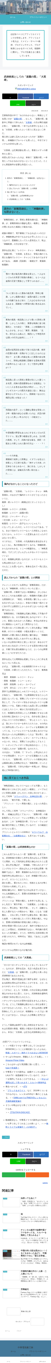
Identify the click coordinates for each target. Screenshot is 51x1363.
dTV (25, 1087)
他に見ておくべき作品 (15, 192)
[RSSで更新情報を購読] (37, 1174)
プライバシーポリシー (37, 1351)
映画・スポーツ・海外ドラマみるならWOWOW (27, 1053)
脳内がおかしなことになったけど (22, 185)
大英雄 (29, 122)
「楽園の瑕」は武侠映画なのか (21, 196)
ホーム (13, 1351)
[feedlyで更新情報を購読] (13, 1174)
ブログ (6, 1137)
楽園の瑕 (18, 119)
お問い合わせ (25, 1355)
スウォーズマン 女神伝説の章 (28, 796)
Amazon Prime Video (15, 1060)
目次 (22, 173)
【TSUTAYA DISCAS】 (20, 1112)
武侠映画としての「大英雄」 (20, 199)
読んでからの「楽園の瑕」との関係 (23, 188)
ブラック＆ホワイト (16, 1090)
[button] (33, 103)
